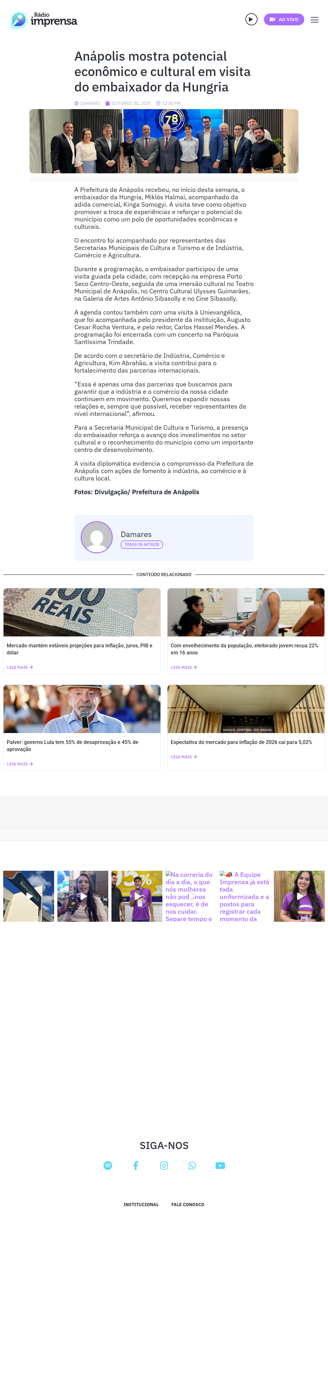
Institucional (141, 1204)
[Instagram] (164, 1166)
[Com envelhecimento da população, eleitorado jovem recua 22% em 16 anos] (246, 612)
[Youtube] (220, 1166)
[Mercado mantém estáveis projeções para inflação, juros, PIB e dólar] (82, 612)
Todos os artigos (142, 544)
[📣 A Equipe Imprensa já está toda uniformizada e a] (245, 896)
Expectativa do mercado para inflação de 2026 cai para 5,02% (241, 742)
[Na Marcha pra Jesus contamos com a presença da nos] (82, 896)
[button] (251, 19)
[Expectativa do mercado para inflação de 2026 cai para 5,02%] (246, 709)
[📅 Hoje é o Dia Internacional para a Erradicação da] (299, 896)
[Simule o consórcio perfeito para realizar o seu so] (28, 896)
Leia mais (17, 667)
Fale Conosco (187, 1204)
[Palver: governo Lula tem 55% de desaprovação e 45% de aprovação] (82, 709)
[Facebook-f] (136, 1166)
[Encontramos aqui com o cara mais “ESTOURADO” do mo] (136, 896)
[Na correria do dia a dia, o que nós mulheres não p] (191, 896)
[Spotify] (108, 1166)
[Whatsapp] (192, 1166)
